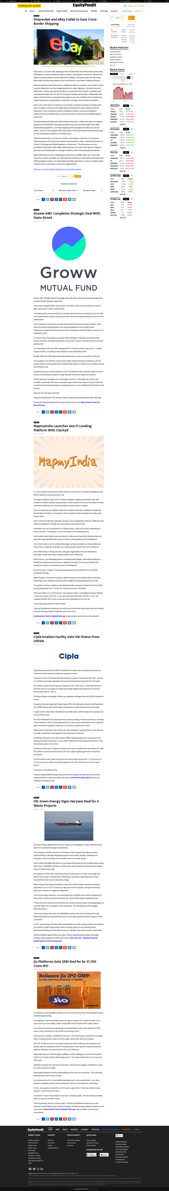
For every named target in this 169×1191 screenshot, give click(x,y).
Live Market (78, 176)
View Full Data (130, 26)
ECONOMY (84, 1129)
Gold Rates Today (121, 1152)
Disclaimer (70, 1145)
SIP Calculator (120, 1154)
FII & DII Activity (33, 1143)
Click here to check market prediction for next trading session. (57, 169)
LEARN (136, 1129)
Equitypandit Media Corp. (81, 1189)
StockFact (138, 11)
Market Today (32, 1145)
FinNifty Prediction (115, 60)
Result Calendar (91, 1145)
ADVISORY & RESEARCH (110, 1129)
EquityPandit (84, 5)
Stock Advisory (127, 11)
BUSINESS (36, 15)
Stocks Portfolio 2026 (46, 11)
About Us (50, 1140)
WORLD (65, 1129)
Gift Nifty (94, 11)
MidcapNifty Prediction (117, 62)
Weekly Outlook (62, 11)
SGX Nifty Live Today (34, 1158)
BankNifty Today (33, 1153)
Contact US (51, 1143)
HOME (50, 1129)
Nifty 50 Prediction (115, 54)
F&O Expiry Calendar (122, 1149)
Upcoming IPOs (120, 1159)
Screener (114, 11)
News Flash (70, 176)
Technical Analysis (121, 1144)
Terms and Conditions (73, 1140)
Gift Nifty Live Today (34, 1155)
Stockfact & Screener (92, 1143)
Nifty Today (31, 1150)
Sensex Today (32, 1148)
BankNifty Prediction (116, 57)
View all (112, 65)
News (32, 11)
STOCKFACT (126, 1129)
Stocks (30, 1173)
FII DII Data (104, 11)
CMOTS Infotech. (110, 1175)
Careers (50, 1145)
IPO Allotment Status (122, 1162)
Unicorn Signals (91, 1140)
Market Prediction (33, 1140)
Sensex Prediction (115, 52)
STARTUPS (95, 1129)
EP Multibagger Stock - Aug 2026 (28, 6)
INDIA (57, 1129)
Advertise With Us (53, 1148)
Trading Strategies (121, 1141)
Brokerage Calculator (122, 1157)
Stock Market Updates (122, 1147)
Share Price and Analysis (79, 11)
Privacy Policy (71, 1143)
